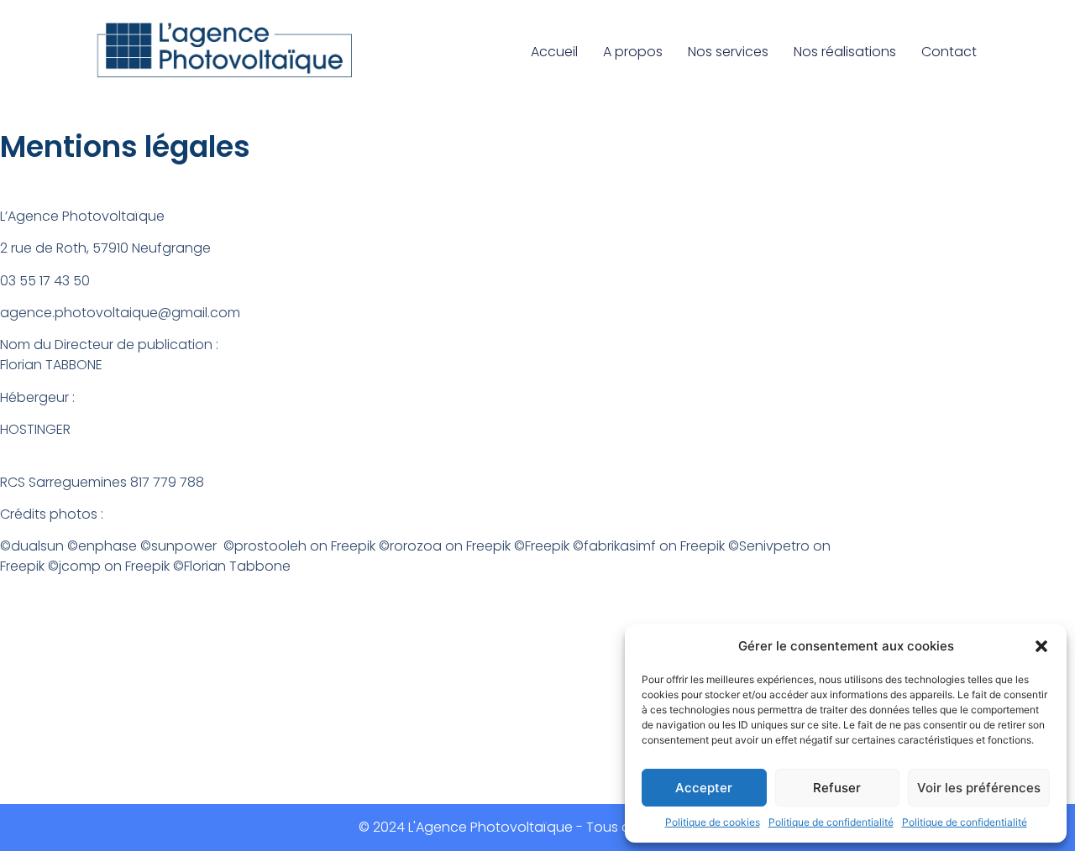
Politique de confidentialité (831, 822)
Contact (949, 51)
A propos (633, 51)
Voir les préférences (979, 788)
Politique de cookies (712, 822)
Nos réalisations (845, 51)
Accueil (554, 51)
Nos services (728, 51)
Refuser (837, 788)
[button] (1041, 646)
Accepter (703, 788)
